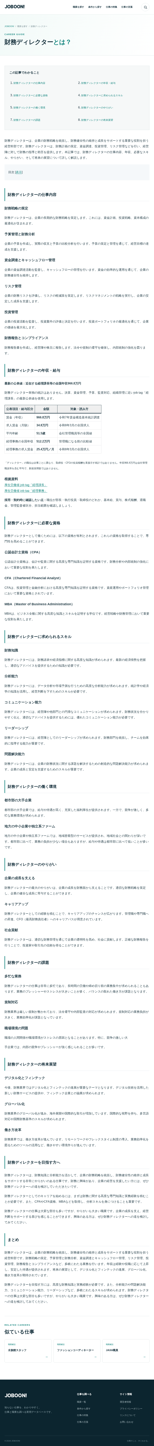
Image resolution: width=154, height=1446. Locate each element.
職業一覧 (81, 1402)
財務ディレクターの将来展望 (97, 120)
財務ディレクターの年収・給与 (98, 83)
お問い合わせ (126, 1422)
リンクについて (128, 1415)
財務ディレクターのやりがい (97, 107)
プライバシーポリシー (131, 1408)
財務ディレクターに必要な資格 (31, 95)
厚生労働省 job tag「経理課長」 (26, 485)
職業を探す (78, 7)
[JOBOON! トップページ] (16, 7)
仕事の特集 (111, 7)
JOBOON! (9, 26)
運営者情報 (125, 1402)
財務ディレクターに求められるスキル (102, 95)
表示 (19, 172)
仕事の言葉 (127, 7)
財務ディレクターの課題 (27, 120)
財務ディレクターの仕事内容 (29, 83)
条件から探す (95, 7)
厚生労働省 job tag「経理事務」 (26, 490)
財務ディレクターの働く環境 (29, 107)
